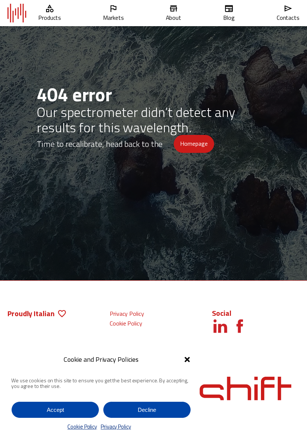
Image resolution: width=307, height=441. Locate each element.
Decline (147, 410)
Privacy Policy (116, 426)
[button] (187, 359)
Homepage (193, 143)
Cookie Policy (82, 426)
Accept (55, 410)
